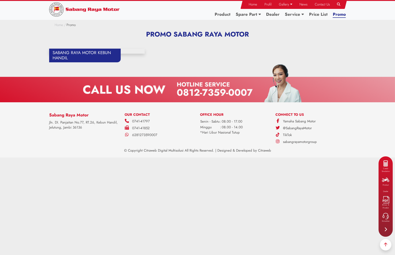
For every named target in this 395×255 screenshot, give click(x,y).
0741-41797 (141, 121)
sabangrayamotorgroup (299, 141)
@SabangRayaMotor (297, 128)
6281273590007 (144, 134)
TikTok (287, 134)
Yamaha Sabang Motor (299, 121)
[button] (285, 4)
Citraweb (264, 150)
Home (59, 24)
